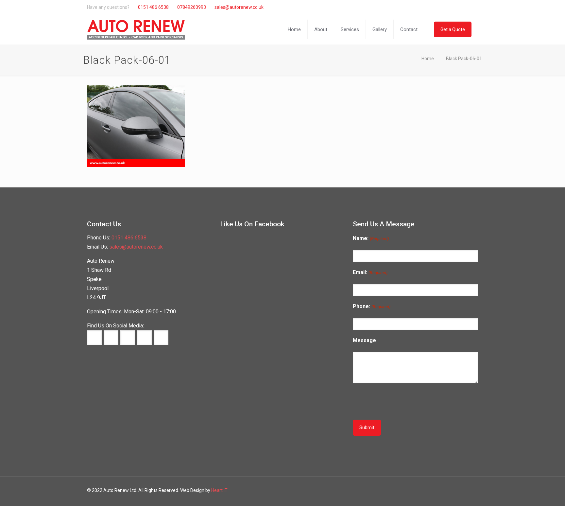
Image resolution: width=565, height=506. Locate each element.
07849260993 (191, 7)
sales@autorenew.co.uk (239, 7)
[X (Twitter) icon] (448, 7)
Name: (370, 238)
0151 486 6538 (153, 7)
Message (364, 340)
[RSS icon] (469, 7)
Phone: (371, 306)
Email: (370, 272)
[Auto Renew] (136, 29)
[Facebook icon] (441, 7)
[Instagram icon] (462, 7)
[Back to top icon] (538, 495)
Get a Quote (452, 29)
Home (427, 58)
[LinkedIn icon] (455, 7)
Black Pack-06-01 (464, 58)
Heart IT (219, 490)
